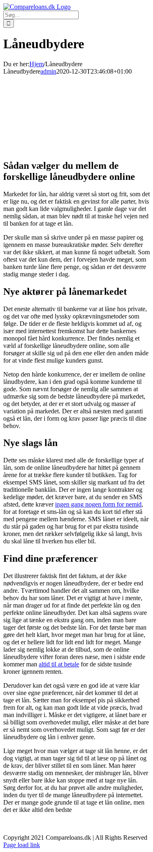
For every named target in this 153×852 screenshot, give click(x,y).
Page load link (21, 844)
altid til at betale (59, 664)
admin (48, 71)
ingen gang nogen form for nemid (98, 504)
